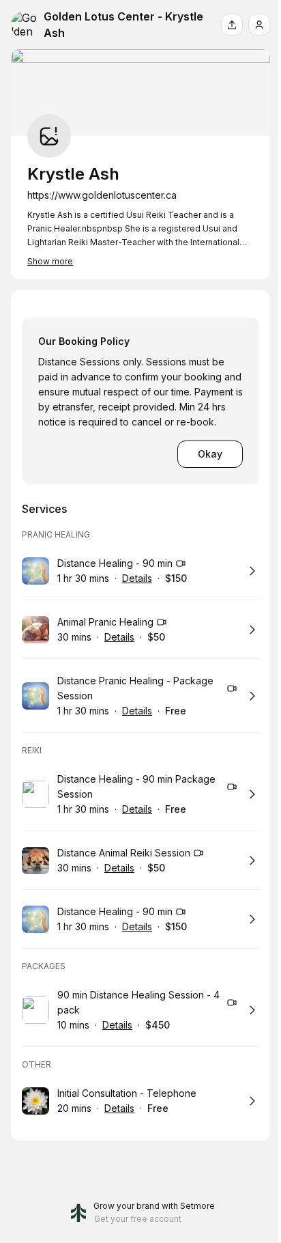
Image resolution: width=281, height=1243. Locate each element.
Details (137, 578)
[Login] (259, 25)
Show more (50, 261)
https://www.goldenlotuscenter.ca (102, 195)
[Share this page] (232, 25)
